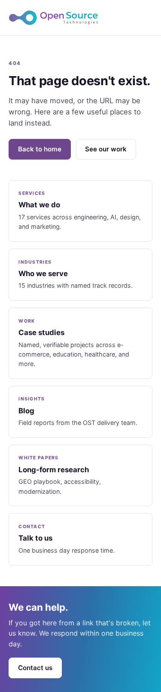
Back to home (39, 149)
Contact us (35, 668)
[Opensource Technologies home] (80, 17)
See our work (106, 149)
